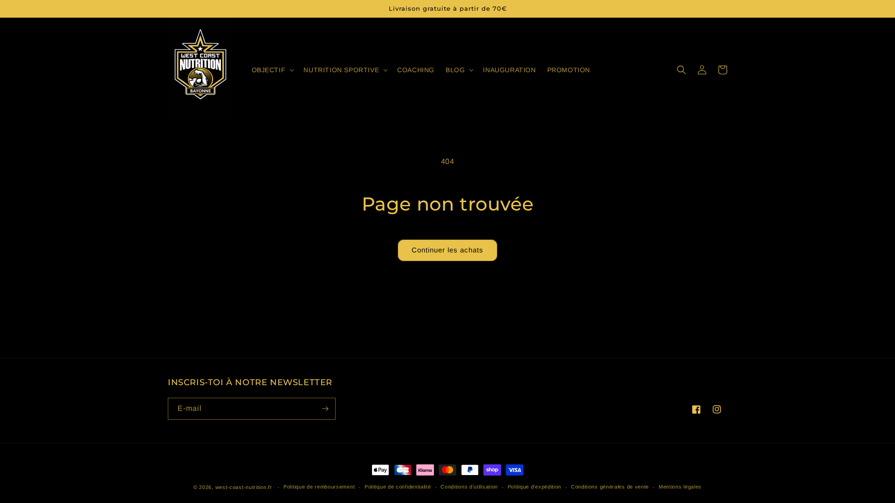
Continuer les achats (447, 250)
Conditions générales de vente (610, 486)
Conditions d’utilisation (469, 486)
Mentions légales (680, 486)
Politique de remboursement (319, 486)
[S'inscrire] (325, 409)
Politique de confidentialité (398, 486)
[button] (272, 70)
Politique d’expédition (534, 486)
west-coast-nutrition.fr (243, 487)
